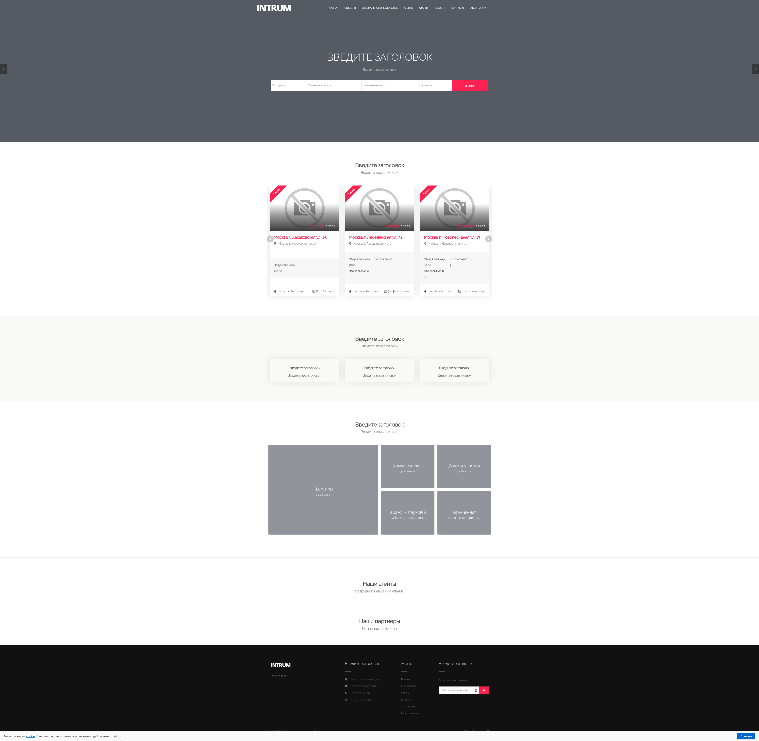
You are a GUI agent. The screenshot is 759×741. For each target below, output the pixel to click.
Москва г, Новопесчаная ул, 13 (452, 237)
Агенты (408, 8)
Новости (440, 8)
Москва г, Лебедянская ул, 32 (375, 237)
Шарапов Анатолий (290, 291)
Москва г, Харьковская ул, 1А (300, 237)
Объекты (350, 8)
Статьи (423, 8)
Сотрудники (408, 706)
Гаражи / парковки (408, 512)
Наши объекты (410, 713)
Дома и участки (464, 465)
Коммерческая (408, 465)
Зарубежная (464, 512)
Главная (333, 8)
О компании (478, 8)
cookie (30, 736)
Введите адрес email (363, 686)
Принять (746, 736)
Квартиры (323, 488)
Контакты (457, 8)
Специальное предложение (380, 8)
